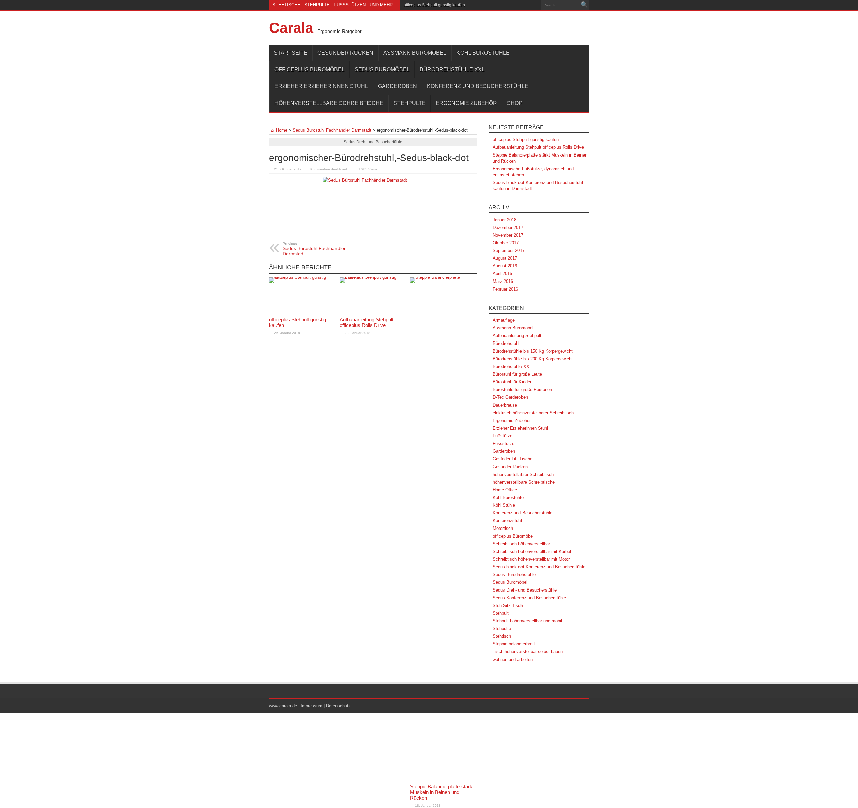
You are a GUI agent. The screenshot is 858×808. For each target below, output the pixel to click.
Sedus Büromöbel (382, 69)
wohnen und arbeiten (513, 659)
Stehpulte (409, 103)
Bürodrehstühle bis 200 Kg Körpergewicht (533, 358)
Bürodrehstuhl (506, 343)
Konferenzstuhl (507, 520)
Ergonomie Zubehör (466, 103)
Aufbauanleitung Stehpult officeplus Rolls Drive (366, 322)
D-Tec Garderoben (510, 397)
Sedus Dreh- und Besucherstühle (525, 590)
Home (281, 130)
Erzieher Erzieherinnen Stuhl (321, 86)
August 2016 (505, 265)
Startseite (290, 53)
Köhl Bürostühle (483, 53)
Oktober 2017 (506, 242)
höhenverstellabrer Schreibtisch (523, 474)
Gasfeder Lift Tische (512, 458)
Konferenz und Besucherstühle (477, 86)
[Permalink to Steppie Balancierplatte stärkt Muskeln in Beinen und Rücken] (443, 528)
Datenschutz (338, 705)
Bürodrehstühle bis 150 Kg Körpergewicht (533, 351)
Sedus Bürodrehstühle (514, 574)
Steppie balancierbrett (514, 643)
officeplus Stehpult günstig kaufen (434, 5)
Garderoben (397, 86)
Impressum (311, 705)
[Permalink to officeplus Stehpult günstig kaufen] (302, 295)
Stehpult (501, 613)
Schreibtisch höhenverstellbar (521, 543)
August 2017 (505, 258)
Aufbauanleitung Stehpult (517, 335)
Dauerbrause (505, 405)
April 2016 (502, 273)
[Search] (584, 5)
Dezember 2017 (508, 227)
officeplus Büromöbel (309, 69)
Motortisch (503, 528)
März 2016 (503, 281)
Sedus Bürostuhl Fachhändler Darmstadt (332, 130)
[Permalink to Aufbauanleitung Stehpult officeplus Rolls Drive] (373, 295)
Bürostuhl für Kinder (512, 381)
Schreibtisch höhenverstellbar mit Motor (531, 559)
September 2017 (509, 250)
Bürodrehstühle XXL (452, 69)
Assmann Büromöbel (414, 53)
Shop (515, 103)
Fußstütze (502, 435)
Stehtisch (502, 636)
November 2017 (508, 235)
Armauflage (504, 320)
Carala (291, 28)
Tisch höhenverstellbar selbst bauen (528, 651)
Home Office (505, 489)
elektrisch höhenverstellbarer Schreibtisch (533, 412)
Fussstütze (503, 443)
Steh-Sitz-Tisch (508, 605)
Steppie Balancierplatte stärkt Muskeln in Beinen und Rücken (442, 792)
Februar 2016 (505, 289)
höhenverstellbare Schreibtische (328, 103)
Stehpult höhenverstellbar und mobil (527, 620)
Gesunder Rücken (345, 53)
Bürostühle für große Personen (522, 389)
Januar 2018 (504, 219)
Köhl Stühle (504, 505)
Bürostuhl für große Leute (517, 374)
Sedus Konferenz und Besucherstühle (529, 597)
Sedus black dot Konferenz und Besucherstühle (539, 566)
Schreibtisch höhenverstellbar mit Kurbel (532, 551)
